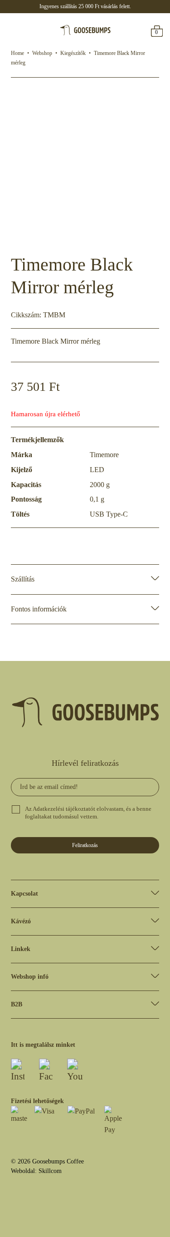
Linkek (20, 949)
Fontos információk (39, 609)
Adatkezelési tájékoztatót (64, 809)
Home (17, 53)
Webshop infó (30, 976)
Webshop (42, 53)
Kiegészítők (73, 53)
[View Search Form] (32, 30)
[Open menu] (14, 30)
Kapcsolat (24, 893)
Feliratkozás (85, 845)
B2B (16, 1004)
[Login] (139, 30)
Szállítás (22, 579)
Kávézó (21, 921)
